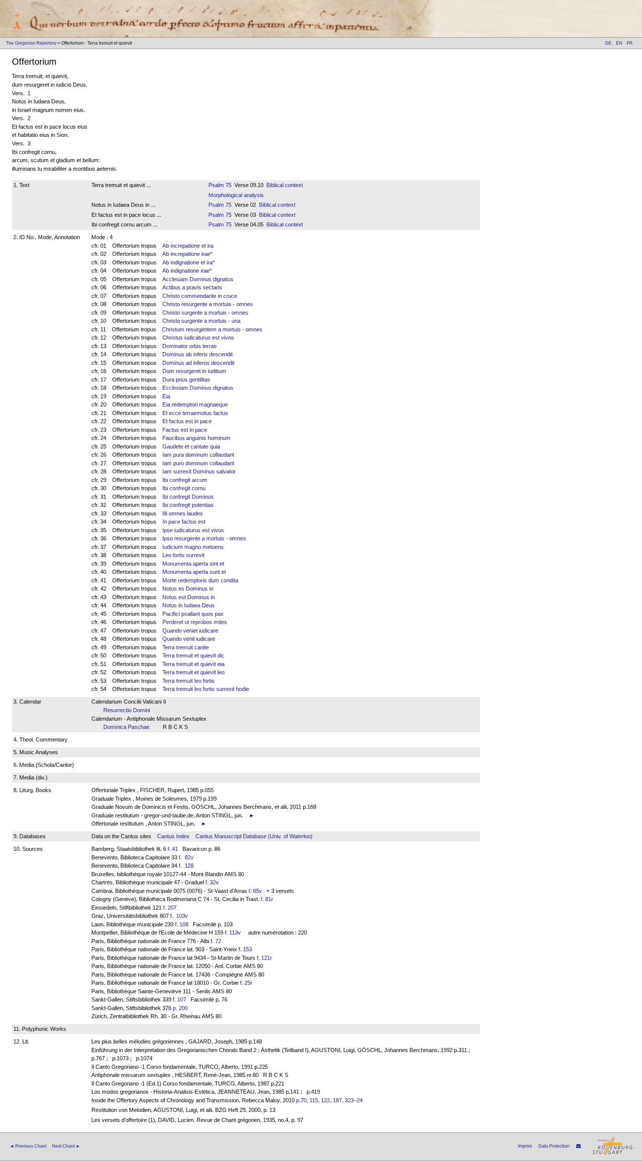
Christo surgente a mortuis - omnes (205, 312)
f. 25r (246, 983)
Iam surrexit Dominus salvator (199, 471)
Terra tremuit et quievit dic (193, 655)
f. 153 (245, 949)
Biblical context (284, 185)
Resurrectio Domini (129, 710)
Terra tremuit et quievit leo (193, 672)
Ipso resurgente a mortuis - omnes (204, 538)
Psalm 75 (219, 185)
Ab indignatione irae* (187, 270)
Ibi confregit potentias (188, 505)
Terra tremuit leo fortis (188, 681)
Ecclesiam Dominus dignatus (197, 388)
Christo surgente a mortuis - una (201, 321)
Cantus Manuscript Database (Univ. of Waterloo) (253, 836)
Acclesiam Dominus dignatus (197, 279)
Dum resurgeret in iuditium (194, 371)
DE (608, 43)
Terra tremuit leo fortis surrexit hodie (205, 689)
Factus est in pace (184, 430)
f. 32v (212, 882)
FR (630, 43)
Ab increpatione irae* (187, 254)
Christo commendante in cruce (199, 296)
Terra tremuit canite (185, 647)
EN (619, 43)
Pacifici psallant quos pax (193, 614)
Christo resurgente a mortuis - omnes (207, 304)
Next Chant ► (66, 1146)
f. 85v (255, 891)
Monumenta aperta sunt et (194, 572)
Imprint (525, 1146)
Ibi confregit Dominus (188, 496)
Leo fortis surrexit (183, 555)
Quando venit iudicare (188, 639)
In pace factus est (183, 521)
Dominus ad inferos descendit (198, 363)
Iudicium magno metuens (193, 547)
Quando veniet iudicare (190, 630)
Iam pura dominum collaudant (198, 454)
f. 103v (180, 916)
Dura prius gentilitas (186, 379)
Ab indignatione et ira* (188, 262)
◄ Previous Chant (28, 1146)
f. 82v (188, 857)
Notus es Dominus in (187, 588)
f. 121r (264, 958)
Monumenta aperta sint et (193, 563)
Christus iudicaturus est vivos (198, 337)
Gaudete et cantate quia (191, 446)
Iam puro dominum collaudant (198, 463)
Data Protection (554, 1146)
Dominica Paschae (128, 727)
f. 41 (173, 849)
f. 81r (267, 899)
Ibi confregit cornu (183, 488)
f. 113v (233, 932)
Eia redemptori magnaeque (195, 404)
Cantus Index (173, 836)
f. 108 (181, 924)
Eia (166, 396)
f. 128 (188, 865)
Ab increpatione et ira (187, 245)
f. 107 (179, 999)
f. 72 (216, 941)
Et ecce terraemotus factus (195, 413)
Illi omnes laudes (182, 513)
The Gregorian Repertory (31, 43)
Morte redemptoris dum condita (200, 580)
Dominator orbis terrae (189, 346)
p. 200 (180, 1008)
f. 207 (169, 907)
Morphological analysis (236, 195)
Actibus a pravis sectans (192, 287)
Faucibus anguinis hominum (196, 438)
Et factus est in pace (187, 421)
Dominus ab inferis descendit (197, 354)
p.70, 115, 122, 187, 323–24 (329, 1100)
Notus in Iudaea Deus (188, 605)
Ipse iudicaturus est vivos (193, 530)
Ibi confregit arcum (184, 480)
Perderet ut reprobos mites (194, 622)
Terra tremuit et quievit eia (193, 664)
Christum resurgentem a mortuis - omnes (212, 329)
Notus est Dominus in (188, 597)
